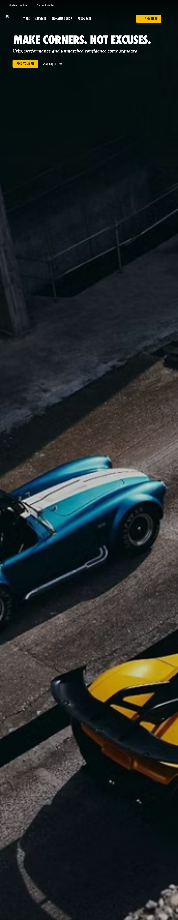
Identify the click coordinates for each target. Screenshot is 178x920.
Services (40, 19)
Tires (26, 19)
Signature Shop (62, 19)
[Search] (168, 19)
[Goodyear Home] (10, 19)
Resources (84, 19)
